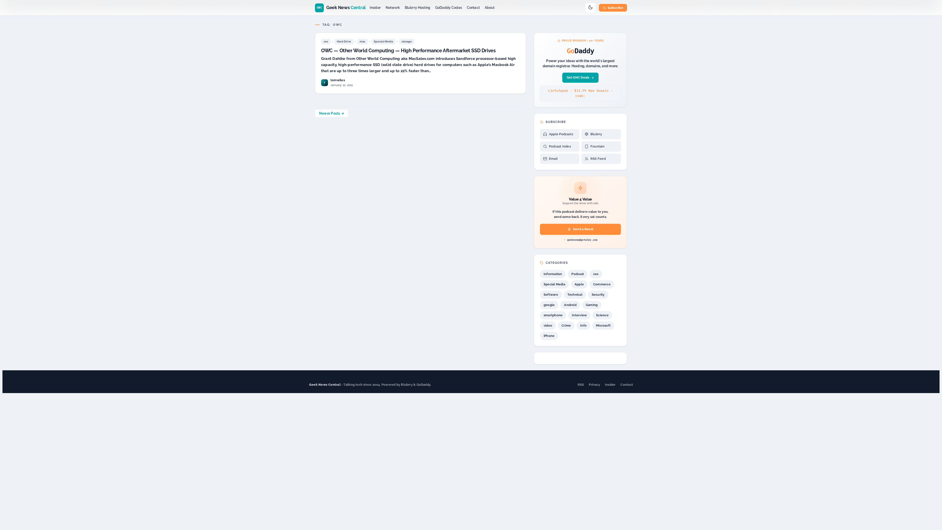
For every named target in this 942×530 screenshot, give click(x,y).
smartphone (553, 315)
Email (553, 158)
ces (326, 41)
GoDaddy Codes (448, 8)
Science (602, 315)
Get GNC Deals (578, 77)
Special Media (383, 41)
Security (598, 294)
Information (553, 274)
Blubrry (596, 134)
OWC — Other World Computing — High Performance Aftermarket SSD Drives (408, 50)
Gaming (592, 305)
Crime (566, 325)
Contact (473, 8)
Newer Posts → (331, 113)
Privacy (594, 384)
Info (583, 325)
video (548, 325)
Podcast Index (560, 146)
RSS (581, 384)
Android (570, 305)
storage (407, 41)
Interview (579, 315)
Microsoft (603, 325)
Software (551, 294)
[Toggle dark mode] (590, 7)
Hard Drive (344, 41)
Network (393, 8)
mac (362, 41)
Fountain (597, 146)
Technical (574, 294)
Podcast (577, 274)
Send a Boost (583, 229)
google (549, 305)
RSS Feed (598, 158)
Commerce (602, 284)
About (490, 8)
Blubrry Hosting (417, 8)
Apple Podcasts (561, 134)
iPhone (549, 336)
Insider (375, 8)
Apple (579, 284)
